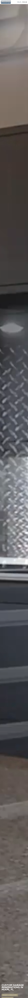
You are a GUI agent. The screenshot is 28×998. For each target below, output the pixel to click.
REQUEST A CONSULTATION (10, 995)
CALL (18, 2)
